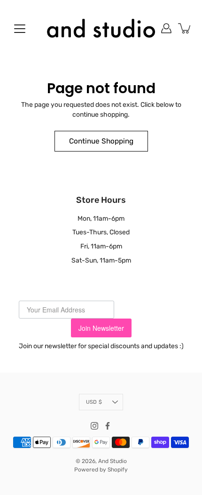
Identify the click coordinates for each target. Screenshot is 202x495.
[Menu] (19, 29)
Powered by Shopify (101, 469)
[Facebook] (107, 426)
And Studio (112, 461)
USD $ (94, 402)
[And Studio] (101, 28)
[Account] (166, 28)
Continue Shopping (101, 141)
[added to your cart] (185, 28)
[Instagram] (94, 426)
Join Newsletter (101, 328)
